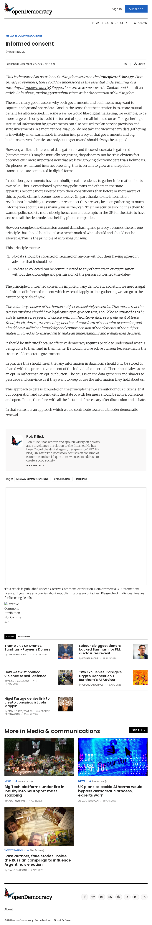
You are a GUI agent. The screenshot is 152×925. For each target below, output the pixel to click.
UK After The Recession (50, 453)
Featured (24, 636)
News (7, 781)
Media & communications (24, 35)
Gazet (68, 920)
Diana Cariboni (17, 870)
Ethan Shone (90, 658)
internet (81, 478)
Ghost (57, 920)
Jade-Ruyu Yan (16, 800)
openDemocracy (18, 654)
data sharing (62, 478)
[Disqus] (76, 536)
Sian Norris (15, 711)
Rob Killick (17, 51)
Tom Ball (29, 711)
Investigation (13, 850)
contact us (92, 593)
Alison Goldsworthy (21, 680)
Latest (10, 636)
